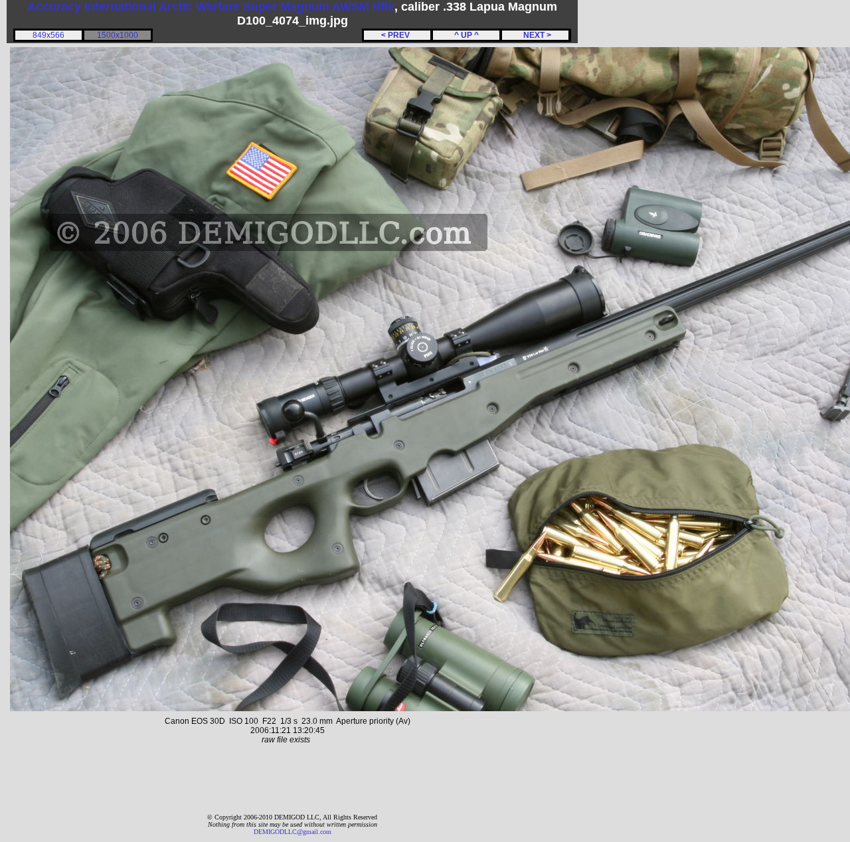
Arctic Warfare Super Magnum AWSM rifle (276, 6)
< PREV (397, 35)
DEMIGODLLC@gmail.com (292, 831)
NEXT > (535, 35)
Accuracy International (91, 6)
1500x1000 (117, 35)
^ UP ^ (466, 35)
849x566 (48, 35)
